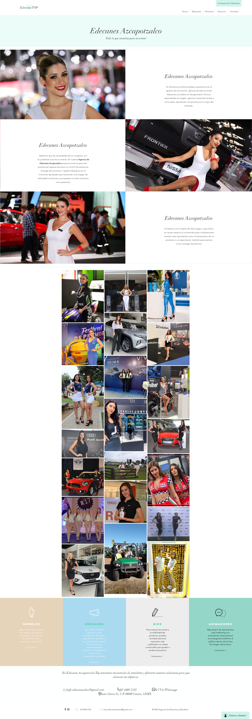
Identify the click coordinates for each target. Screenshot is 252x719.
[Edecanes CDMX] (65, 709)
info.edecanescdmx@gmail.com (85, 689)
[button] (94, 662)
